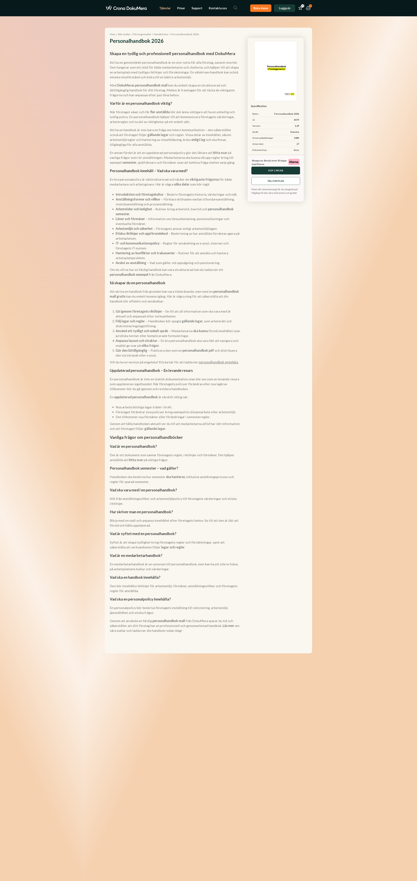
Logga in (284, 8)
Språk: (255, 131)
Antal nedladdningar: (262, 137)
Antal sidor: (258, 144)
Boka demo (260, 8)
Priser (181, 8)
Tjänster (165, 8)
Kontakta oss (218, 8)
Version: (256, 125)
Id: (253, 119)
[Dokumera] (126, 8)
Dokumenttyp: (259, 150)
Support (197, 8)
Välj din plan (275, 180)
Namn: (255, 113)
